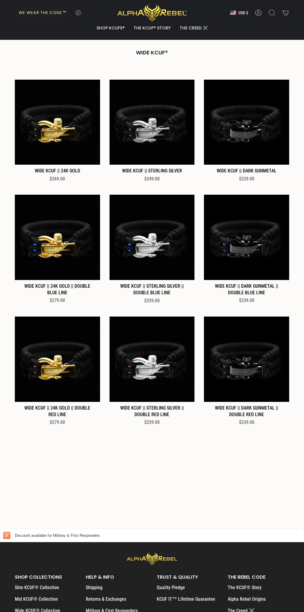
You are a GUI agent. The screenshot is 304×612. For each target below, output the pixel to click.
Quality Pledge (171, 587)
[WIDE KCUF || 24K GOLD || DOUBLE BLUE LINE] (57, 237)
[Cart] (285, 13)
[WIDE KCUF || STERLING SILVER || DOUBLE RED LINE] (152, 359)
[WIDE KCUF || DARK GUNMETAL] (246, 122)
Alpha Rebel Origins (247, 599)
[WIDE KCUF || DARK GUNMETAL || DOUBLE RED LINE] (246, 359)
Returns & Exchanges (106, 599)
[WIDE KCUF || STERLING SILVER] (152, 122)
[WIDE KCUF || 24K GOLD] (57, 122)
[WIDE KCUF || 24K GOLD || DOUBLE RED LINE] (57, 359)
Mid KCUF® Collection (36, 599)
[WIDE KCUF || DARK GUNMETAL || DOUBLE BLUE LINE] (246, 237)
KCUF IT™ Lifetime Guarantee (186, 599)
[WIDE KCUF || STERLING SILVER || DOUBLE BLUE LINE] (152, 237)
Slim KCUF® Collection (37, 587)
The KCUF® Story (245, 587)
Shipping (94, 587)
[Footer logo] (152, 559)
